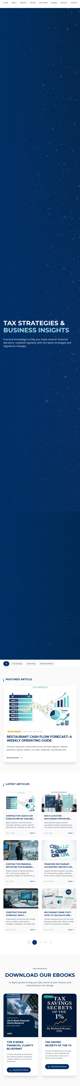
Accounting (31, 664)
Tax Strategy (17, 664)
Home (6, 3)
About (14, 3)
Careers (54, 3)
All (6, 664)
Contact (74, 3)
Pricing (33, 3)
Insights (64, 3)
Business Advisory (46, 664)
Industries (43, 3)
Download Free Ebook (20, 1070)
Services (23, 3)
